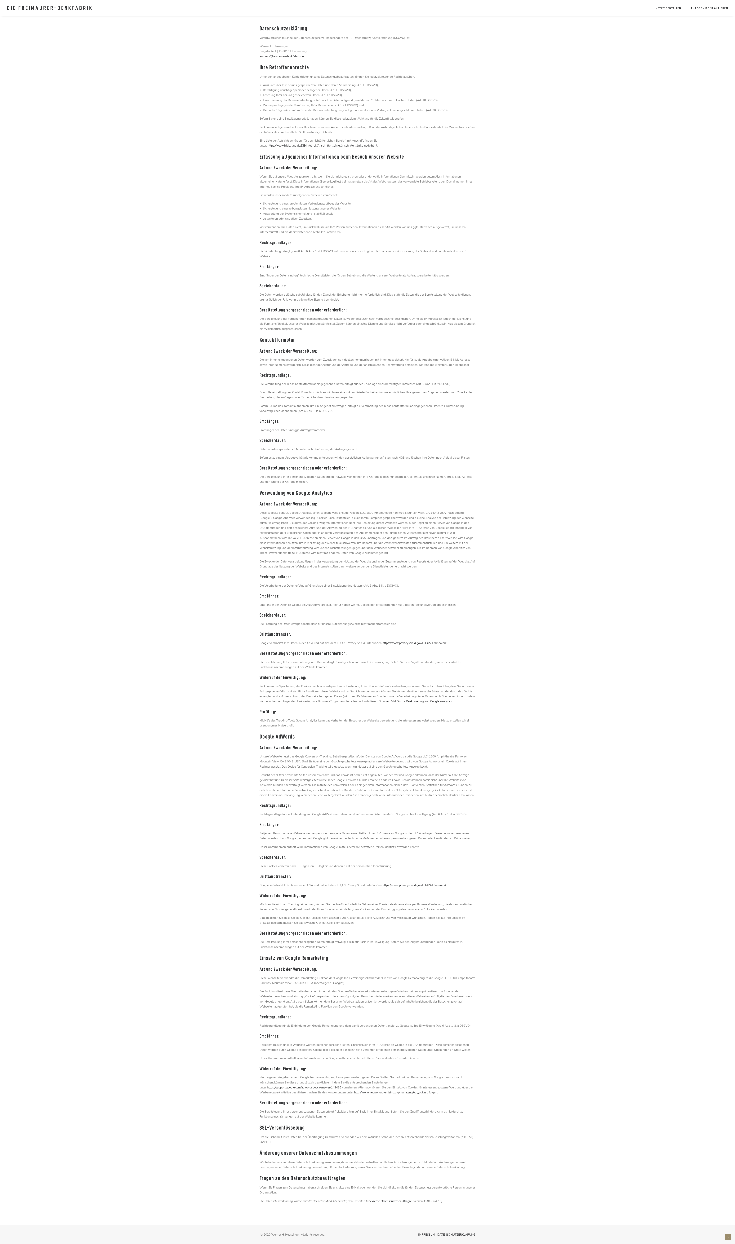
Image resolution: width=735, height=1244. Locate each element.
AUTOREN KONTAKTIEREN (709, 8)
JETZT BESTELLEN (668, 8)
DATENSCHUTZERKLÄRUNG (456, 1235)
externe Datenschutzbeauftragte (391, 1201)
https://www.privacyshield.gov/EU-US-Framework (414, 643)
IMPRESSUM (426, 1235)
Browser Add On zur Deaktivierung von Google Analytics (415, 701)
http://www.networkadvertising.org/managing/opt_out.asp (391, 1092)
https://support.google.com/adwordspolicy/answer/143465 (304, 1087)
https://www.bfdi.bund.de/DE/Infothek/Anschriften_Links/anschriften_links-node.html (322, 146)
